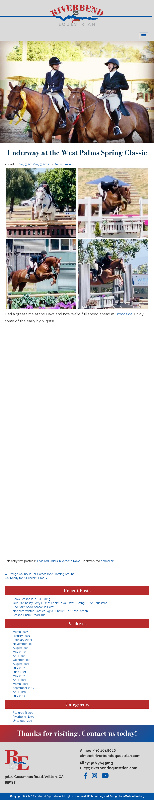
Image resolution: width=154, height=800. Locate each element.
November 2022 (23, 643)
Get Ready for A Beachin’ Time (26, 578)
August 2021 (21, 663)
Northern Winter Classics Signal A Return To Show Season (50, 611)
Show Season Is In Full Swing (31, 599)
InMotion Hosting (133, 796)
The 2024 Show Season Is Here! (33, 607)
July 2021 (19, 667)
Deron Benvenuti (64, 164)
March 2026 (20, 631)
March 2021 (20, 683)
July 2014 (19, 695)
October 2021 (22, 659)
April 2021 (19, 679)
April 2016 (19, 691)
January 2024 (21, 635)
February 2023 (22, 639)
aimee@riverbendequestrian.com (110, 756)
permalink (107, 561)
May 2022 (19, 651)
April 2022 (19, 655)
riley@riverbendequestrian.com (108, 768)
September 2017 (23, 687)
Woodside (124, 314)
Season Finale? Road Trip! (29, 615)
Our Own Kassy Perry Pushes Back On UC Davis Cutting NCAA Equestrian (60, 603)
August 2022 (21, 647)
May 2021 (19, 675)
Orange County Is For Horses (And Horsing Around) (40, 574)
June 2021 (19, 671)
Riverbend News (69, 561)
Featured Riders (47, 561)
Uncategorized (22, 720)
